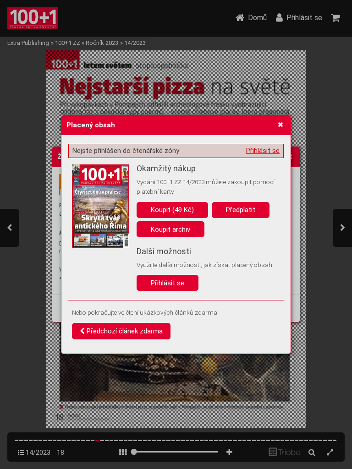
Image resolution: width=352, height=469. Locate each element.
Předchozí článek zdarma (124, 331)
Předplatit (240, 210)
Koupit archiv (170, 229)
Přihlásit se (263, 151)
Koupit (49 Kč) (172, 210)
